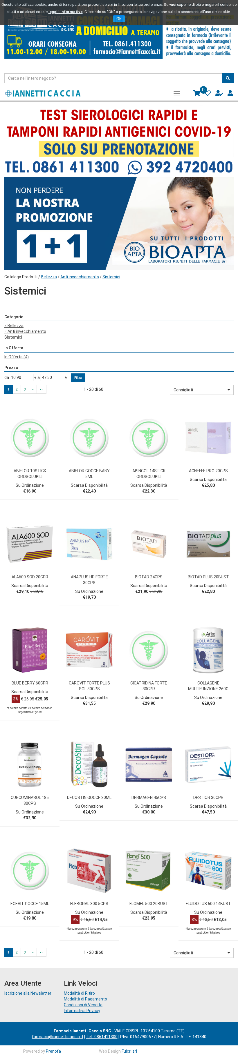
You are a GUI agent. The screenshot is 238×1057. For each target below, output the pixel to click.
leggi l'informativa (65, 12)
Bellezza (49, 277)
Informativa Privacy (82, 1010)
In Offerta (16, 357)
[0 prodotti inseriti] (194, 95)
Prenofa (53, 1051)
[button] (202, 390)
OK (119, 19)
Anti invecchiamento (79, 277)
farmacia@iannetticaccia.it (57, 1036)
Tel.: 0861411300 (102, 1036)
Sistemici (13, 337)
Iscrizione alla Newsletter (27, 993)
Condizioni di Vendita (83, 1004)
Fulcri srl (129, 1051)
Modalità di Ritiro (79, 993)
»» (41, 389)
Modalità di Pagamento (85, 999)
